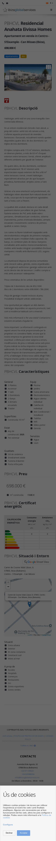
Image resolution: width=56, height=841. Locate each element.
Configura (8, 824)
